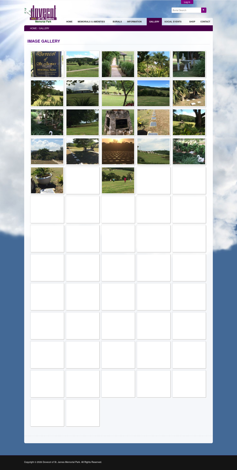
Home (33, 28)
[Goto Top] (212, 462)
